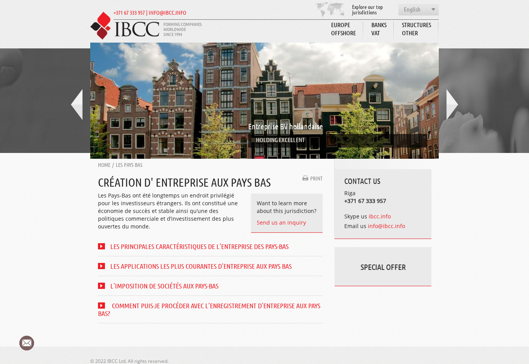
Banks (378, 24)
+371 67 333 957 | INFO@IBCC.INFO (149, 12)
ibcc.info (380, 216)
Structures (416, 24)
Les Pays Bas (129, 164)
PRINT (316, 178)
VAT (375, 32)
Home (104, 164)
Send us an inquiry (281, 222)
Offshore (343, 32)
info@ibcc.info (386, 226)
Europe (340, 24)
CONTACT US (362, 180)
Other (410, 32)
